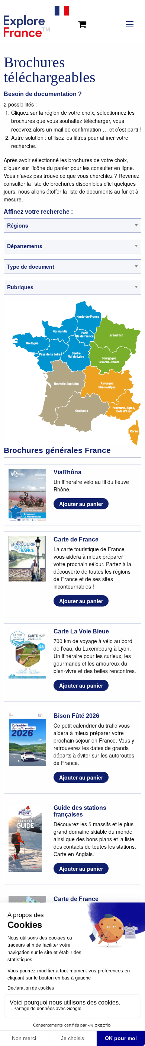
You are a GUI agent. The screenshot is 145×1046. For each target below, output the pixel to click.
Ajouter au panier (81, 503)
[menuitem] (83, 21)
